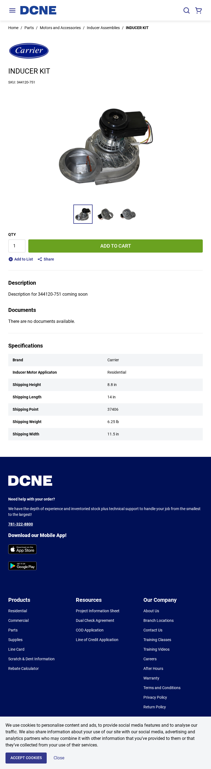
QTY (12, 234)
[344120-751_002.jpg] (105, 214)
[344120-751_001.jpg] (83, 214)
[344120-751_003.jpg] (128, 214)
